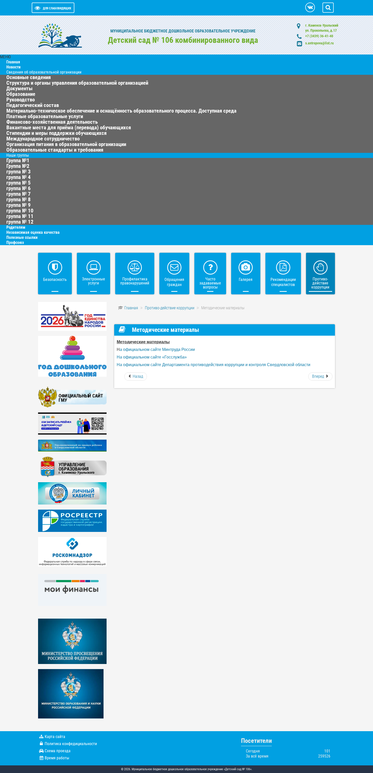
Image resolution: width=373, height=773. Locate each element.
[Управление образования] (72, 466)
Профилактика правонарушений (134, 281)
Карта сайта (55, 736)
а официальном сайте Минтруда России (157, 349)
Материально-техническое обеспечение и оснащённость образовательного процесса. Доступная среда (121, 111)
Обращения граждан (174, 282)
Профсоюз (15, 242)
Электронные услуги (93, 281)
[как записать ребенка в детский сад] (72, 423)
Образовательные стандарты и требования (54, 150)
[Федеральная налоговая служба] (72, 493)
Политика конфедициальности (71, 743)
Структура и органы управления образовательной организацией (77, 83)
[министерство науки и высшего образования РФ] (71, 693)
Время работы (57, 758)
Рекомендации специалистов (283, 282)
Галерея (245, 279)
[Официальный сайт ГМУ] (72, 396)
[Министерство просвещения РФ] (72, 641)
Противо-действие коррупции (320, 283)
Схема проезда (58, 750)
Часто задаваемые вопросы (210, 283)
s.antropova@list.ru (319, 43)
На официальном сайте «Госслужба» (152, 357)
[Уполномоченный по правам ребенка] (72, 445)
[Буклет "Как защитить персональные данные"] (72, 551)
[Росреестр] (72, 520)
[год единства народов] (72, 316)
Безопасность (55, 279)
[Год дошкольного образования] (72, 356)
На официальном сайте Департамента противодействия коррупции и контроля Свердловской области (213, 365)
